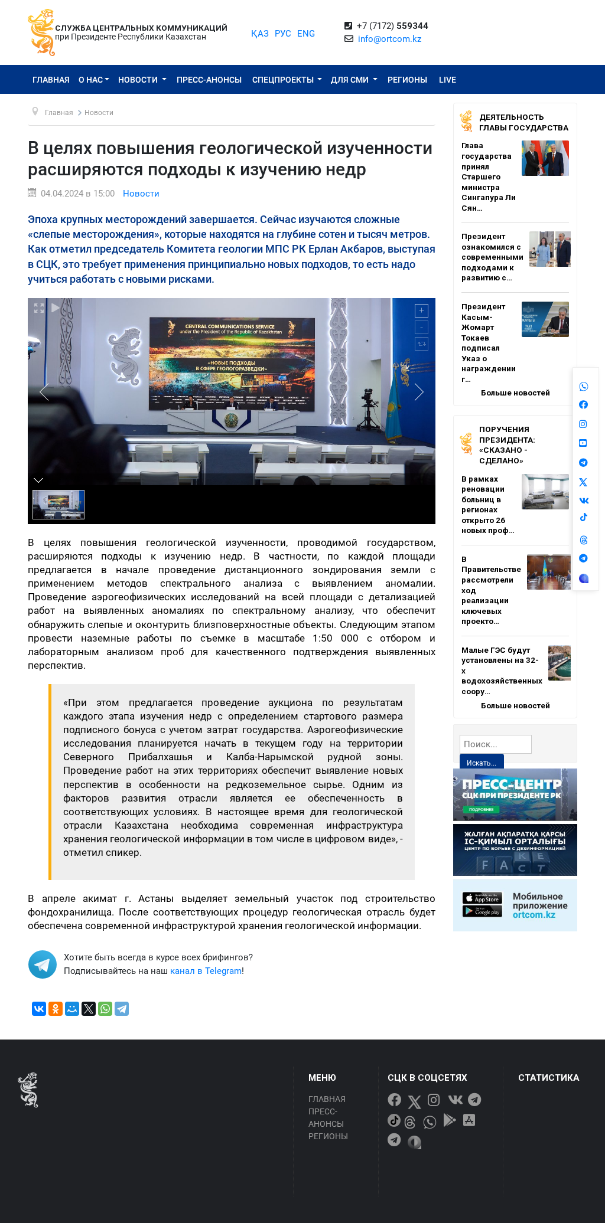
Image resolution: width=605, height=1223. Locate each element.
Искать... (481, 763)
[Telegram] (122, 1009)
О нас (91, 79)
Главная (51, 79)
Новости (139, 79)
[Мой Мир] (72, 1009)
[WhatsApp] (105, 1009)
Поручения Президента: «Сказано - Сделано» (507, 444)
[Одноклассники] (55, 1009)
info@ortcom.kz (389, 39)
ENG (306, 33)
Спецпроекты (283, 79)
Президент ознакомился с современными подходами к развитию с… (492, 256)
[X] (89, 1009)
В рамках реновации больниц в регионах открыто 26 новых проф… (488, 504)
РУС (283, 33)
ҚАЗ (260, 33)
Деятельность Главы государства (523, 122)
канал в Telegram (206, 971)
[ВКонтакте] (39, 1009)
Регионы (407, 79)
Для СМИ (350, 79)
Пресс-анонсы (209, 79)
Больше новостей (515, 392)
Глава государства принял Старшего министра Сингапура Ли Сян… (488, 176)
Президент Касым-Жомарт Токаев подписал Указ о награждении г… (488, 343)
